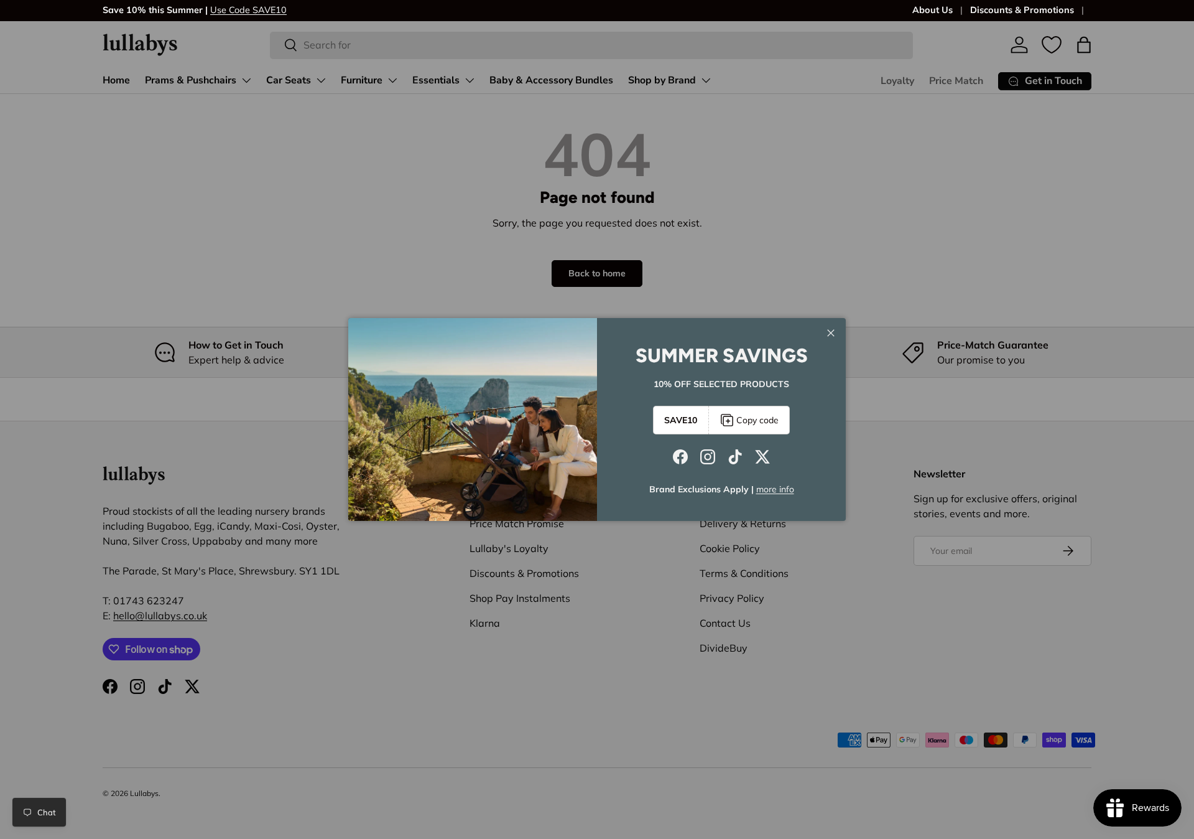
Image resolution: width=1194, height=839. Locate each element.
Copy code (757, 420)
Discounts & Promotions (1022, 10)
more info (775, 489)
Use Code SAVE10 (248, 10)
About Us (932, 10)
